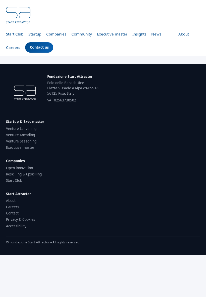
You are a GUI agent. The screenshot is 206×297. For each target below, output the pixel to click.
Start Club (14, 33)
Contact (12, 213)
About (183, 33)
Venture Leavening (21, 128)
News (156, 33)
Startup (34, 33)
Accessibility (16, 226)
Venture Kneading (20, 134)
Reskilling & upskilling (24, 174)
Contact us (39, 47)
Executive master (112, 33)
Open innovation (19, 167)
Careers (13, 47)
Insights (139, 33)
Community (81, 33)
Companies (56, 33)
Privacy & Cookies (20, 219)
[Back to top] (18, 15)
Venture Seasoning (21, 141)
